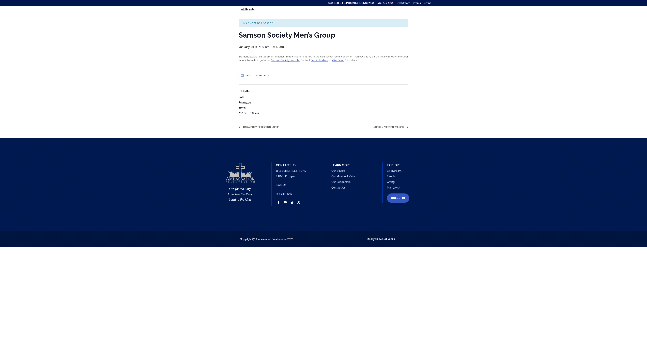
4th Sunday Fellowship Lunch (260, 126)
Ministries (399, 15)
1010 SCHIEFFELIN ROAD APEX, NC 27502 (351, 3)
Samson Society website (285, 60)
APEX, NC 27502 (285, 176)
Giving (427, 3)
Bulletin (398, 198)
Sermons (421, 15)
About (379, 15)
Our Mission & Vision (343, 176)
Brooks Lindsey (319, 60)
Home (366, 15)
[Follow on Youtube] (285, 202)
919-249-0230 (385, 3)
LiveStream (403, 3)
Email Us (281, 185)
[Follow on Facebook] (278, 202)
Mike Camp (338, 60)
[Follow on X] (298, 202)
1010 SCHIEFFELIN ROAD (291, 170)
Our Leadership (341, 182)
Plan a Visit (393, 187)
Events (417, 3)
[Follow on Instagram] (292, 202)
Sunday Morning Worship (389, 126)
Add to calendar (256, 75)
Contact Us (338, 187)
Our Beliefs (338, 170)
